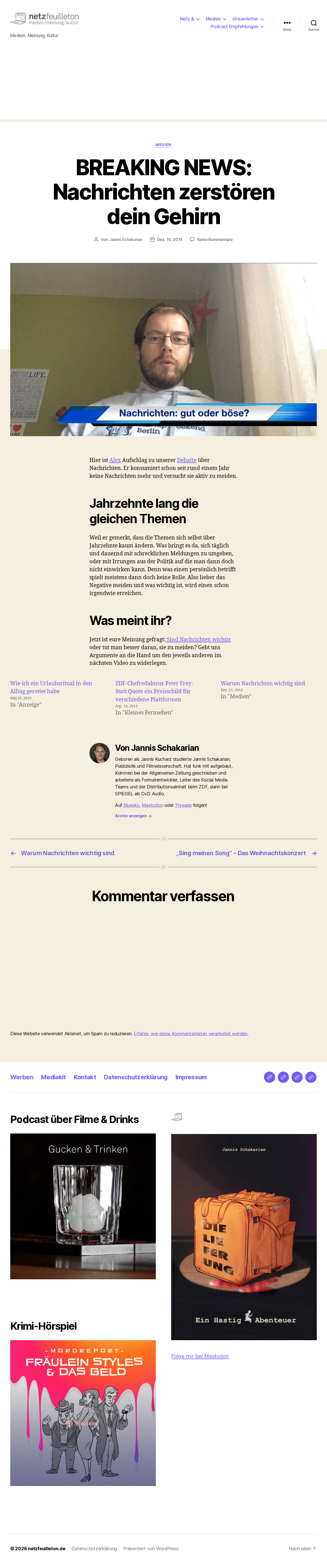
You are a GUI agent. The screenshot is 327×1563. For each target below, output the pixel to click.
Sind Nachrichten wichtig (198, 639)
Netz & (187, 18)
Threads (183, 805)
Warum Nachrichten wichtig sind (263, 683)
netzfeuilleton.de (46, 1548)
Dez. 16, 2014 (170, 239)
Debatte (186, 460)
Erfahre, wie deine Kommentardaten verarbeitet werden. (191, 1033)
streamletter (245, 18)
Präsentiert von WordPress (150, 1548)
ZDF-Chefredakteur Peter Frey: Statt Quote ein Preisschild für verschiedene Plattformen (154, 691)
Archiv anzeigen (133, 815)
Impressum (191, 1077)
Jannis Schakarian (125, 239)
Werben (21, 1077)
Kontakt (85, 1077)
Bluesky (131, 805)
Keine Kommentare (215, 239)
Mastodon (152, 805)
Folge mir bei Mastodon (200, 1356)
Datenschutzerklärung (136, 1077)
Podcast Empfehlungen (234, 26)
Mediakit (53, 1077)
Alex (115, 460)
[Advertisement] (163, 83)
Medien (213, 18)
